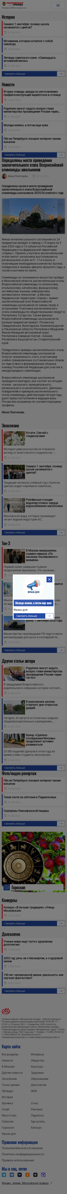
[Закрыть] (49, 579)
